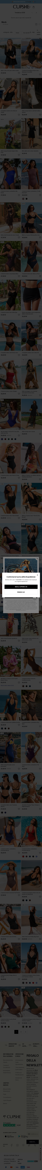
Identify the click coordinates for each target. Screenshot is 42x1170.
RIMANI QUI (21, 592)
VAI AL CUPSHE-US (21, 587)
